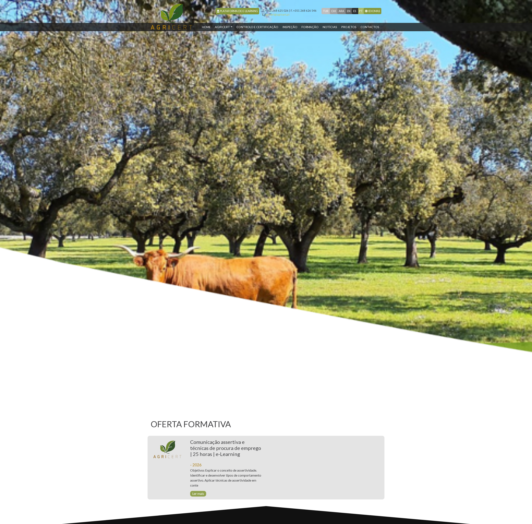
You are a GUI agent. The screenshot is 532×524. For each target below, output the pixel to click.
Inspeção (289, 27)
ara (341, 11)
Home (207, 27)
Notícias (330, 27)
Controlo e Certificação (257, 27)
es (354, 11)
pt (361, 11)
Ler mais (198, 493)
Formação (310, 27)
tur (325, 11)
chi (333, 11)
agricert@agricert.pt (275, 14)
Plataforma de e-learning (238, 11)
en (348, 11)
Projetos (348, 27)
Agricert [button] (222, 27)
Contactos (370, 27)
